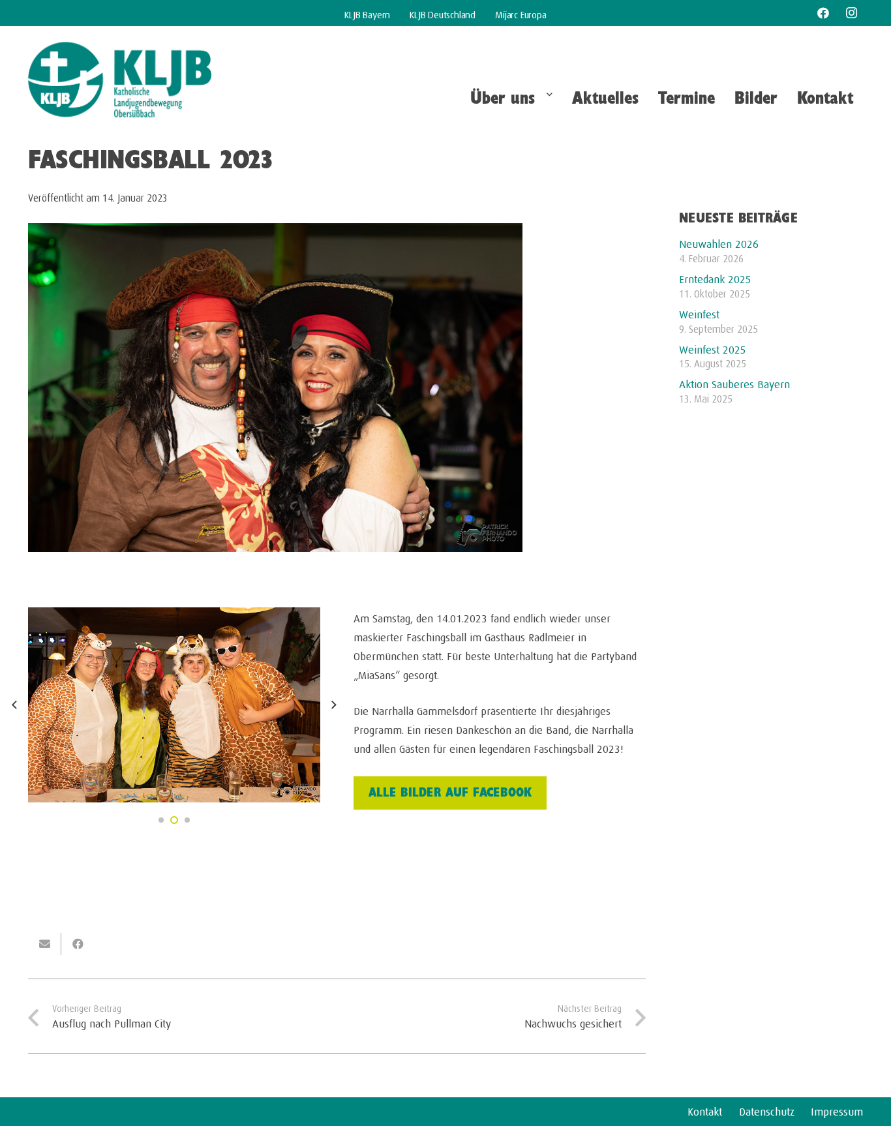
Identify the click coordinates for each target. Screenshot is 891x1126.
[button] (548, 99)
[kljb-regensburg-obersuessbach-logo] (119, 80)
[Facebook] (823, 13)
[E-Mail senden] (44, 944)
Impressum (837, 1109)
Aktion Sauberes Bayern (734, 382)
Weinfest (699, 312)
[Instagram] (851, 13)
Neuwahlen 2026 (719, 242)
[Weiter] (333, 705)
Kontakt (704, 1109)
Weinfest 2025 (712, 347)
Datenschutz (766, 1109)
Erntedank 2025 (715, 277)
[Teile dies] (78, 944)
